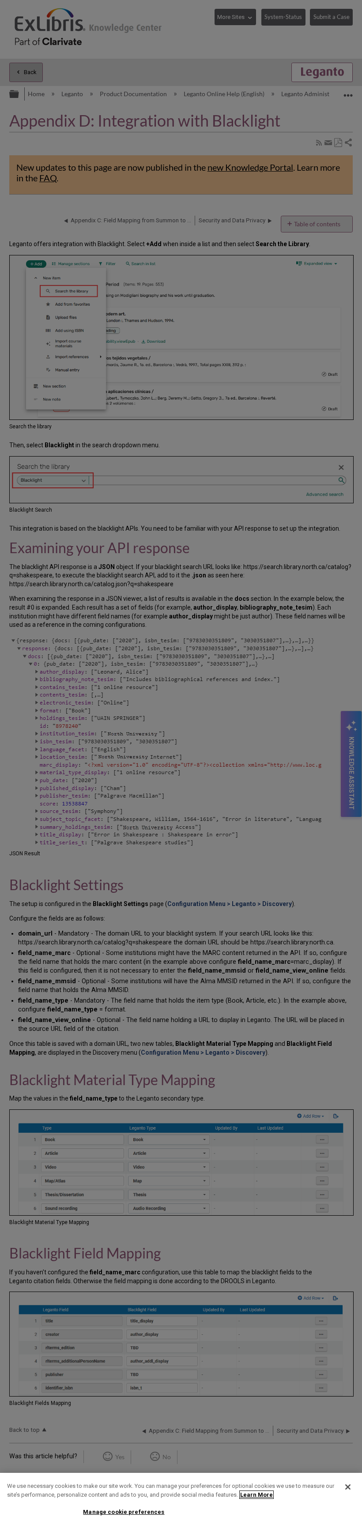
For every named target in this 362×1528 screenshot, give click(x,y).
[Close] (348, 1487)
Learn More (256, 1494)
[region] (181, 1500)
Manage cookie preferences (123, 1512)
